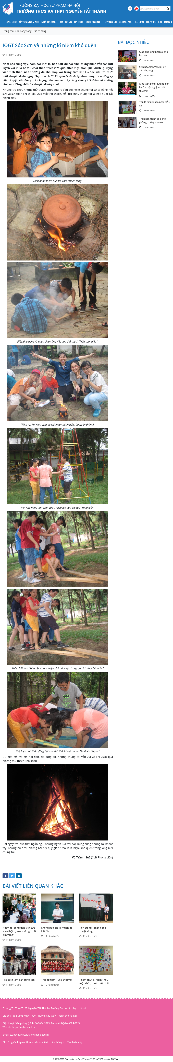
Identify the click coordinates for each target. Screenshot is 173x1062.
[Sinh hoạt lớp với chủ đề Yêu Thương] (128, 72)
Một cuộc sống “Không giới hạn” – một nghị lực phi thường (154, 87)
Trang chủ (10, 22)
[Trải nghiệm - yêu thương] (58, 960)
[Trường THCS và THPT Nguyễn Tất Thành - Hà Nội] (8, 8)
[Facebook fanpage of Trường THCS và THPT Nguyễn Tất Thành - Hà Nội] (130, 8)
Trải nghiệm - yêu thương (56, 979)
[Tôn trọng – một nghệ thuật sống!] (96, 908)
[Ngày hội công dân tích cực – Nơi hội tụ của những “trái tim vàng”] (19, 908)
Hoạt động (65, 22)
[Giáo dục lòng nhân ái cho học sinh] (128, 56)
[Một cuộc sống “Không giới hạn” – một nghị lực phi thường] (128, 88)
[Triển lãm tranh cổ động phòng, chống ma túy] (128, 122)
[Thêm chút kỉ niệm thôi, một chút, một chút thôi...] (96, 960)
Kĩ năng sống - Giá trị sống (31, 31)
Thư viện (151, 22)
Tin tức (78, 22)
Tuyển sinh (110, 22)
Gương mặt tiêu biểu (131, 22)
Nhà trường (48, 22)
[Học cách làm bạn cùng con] (19, 960)
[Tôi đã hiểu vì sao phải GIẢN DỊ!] (128, 107)
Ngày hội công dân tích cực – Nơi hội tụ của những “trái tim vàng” (19, 931)
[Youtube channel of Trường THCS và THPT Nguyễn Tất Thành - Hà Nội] (136, 8)
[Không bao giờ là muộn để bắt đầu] (58, 908)
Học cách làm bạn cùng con (19, 979)
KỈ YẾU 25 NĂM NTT (29, 22)
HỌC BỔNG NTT (93, 22)
